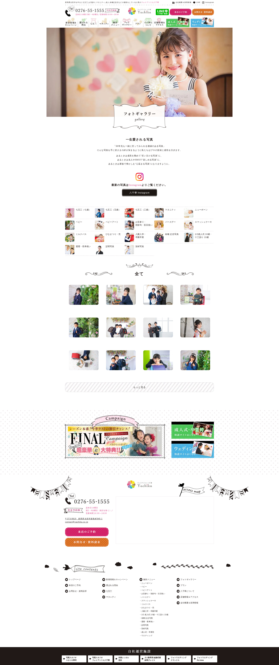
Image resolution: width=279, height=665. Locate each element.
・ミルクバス (145, 604)
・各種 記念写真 (146, 618)
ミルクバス (81, 234)
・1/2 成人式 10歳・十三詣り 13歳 (154, 615)
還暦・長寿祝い (83, 246)
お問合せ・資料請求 (78, 591)
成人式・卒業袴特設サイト (177, 18)
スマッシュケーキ (203, 222)
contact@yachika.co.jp (76, 522)
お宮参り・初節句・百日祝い (144, 223)
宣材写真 (139, 246)
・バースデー (145, 597)
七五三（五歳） (113, 210)
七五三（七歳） (83, 210)
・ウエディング (146, 636)
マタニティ (103, 18)
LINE (198, 2)
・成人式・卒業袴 (147, 632)
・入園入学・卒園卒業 (149, 611)
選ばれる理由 (82, 20)
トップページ (75, 579)
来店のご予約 (75, 585)
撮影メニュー (149, 579)
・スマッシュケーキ (148, 601)
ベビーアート (112, 222)
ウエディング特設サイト (201, 18)
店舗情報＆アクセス (159, 20)
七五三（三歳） (142, 210)
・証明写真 (144, 625)
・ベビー (143, 587)
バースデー (170, 222)
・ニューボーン (146, 583)
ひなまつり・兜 (113, 234)
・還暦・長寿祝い (147, 622)
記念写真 (113, 18)
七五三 (92, 18)
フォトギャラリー (126, 20)
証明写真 (110, 246)
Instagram (209, 2)
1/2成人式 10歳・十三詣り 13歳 (203, 235)
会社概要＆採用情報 (183, 2)
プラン (136, 18)
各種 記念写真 (172, 234)
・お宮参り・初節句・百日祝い (152, 594)
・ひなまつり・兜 (147, 608)
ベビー (79, 222)
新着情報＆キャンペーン (71, 20)
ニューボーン (201, 210)
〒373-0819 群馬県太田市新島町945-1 (83, 519)
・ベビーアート (146, 590)
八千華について (148, 20)
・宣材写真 (144, 629)
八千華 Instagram (139, 192)
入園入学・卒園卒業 (140, 235)
